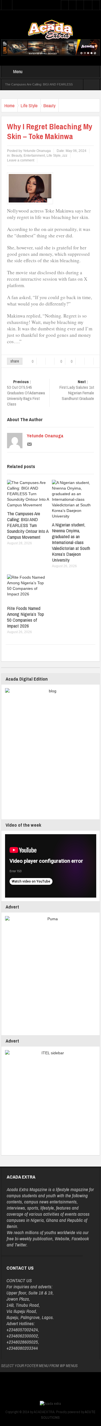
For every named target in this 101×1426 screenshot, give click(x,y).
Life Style (29, 105)
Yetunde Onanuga (45, 435)
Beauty (49, 105)
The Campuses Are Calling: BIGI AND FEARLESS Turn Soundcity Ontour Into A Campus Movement (27, 525)
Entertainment (34, 156)
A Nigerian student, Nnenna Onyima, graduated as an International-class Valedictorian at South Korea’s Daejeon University (71, 542)
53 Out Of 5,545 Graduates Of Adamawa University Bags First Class (26, 393)
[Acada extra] (50, 29)
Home (9, 105)
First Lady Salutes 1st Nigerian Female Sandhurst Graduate (76, 390)
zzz (64, 156)
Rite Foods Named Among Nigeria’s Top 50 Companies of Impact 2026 (25, 617)
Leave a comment (20, 160)
